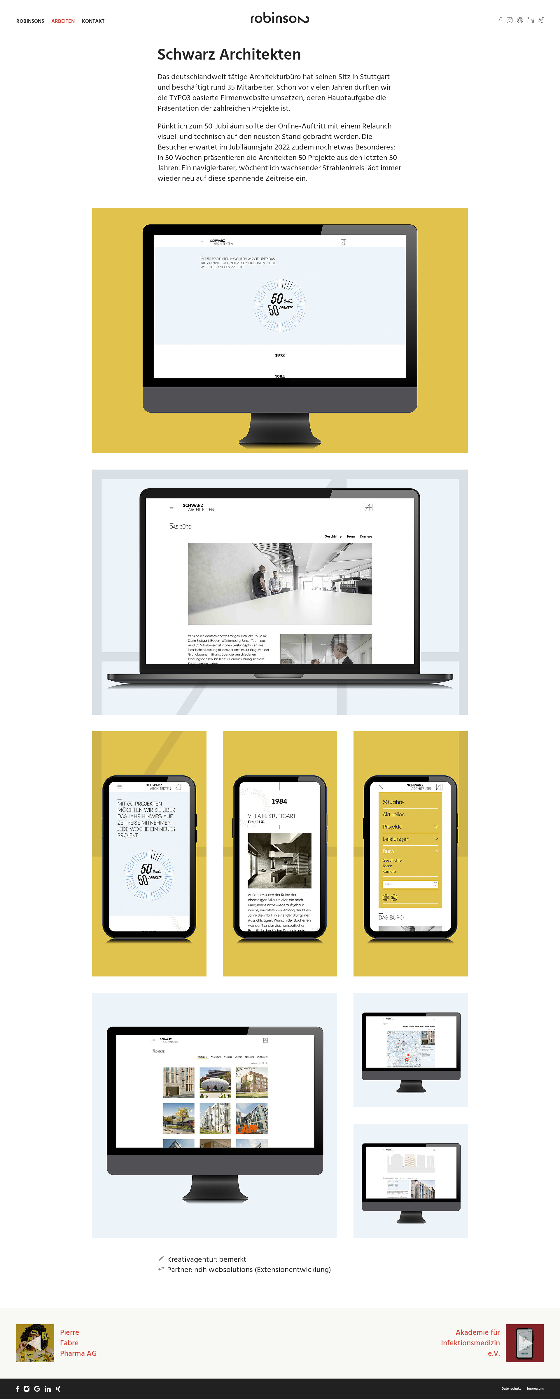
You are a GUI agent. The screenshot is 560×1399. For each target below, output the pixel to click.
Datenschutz (511, 1388)
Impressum (535, 1388)
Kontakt (93, 21)
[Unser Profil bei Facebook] (500, 20)
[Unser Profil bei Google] (520, 20)
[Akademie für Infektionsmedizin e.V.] (525, 1343)
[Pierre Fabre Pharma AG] (35, 1343)
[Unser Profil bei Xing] (541, 20)
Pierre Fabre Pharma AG (78, 1343)
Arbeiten (63, 21)
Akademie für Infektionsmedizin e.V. (470, 1343)
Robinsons (30, 21)
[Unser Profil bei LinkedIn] (531, 20)
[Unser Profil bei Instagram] (509, 20)
